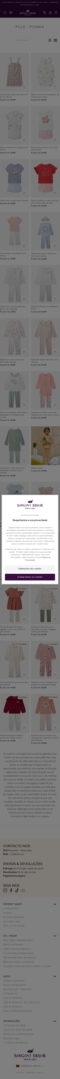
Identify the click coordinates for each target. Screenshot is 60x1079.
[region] (29, 539)
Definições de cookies (30, 569)
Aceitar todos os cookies (30, 577)
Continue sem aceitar (30, 515)
